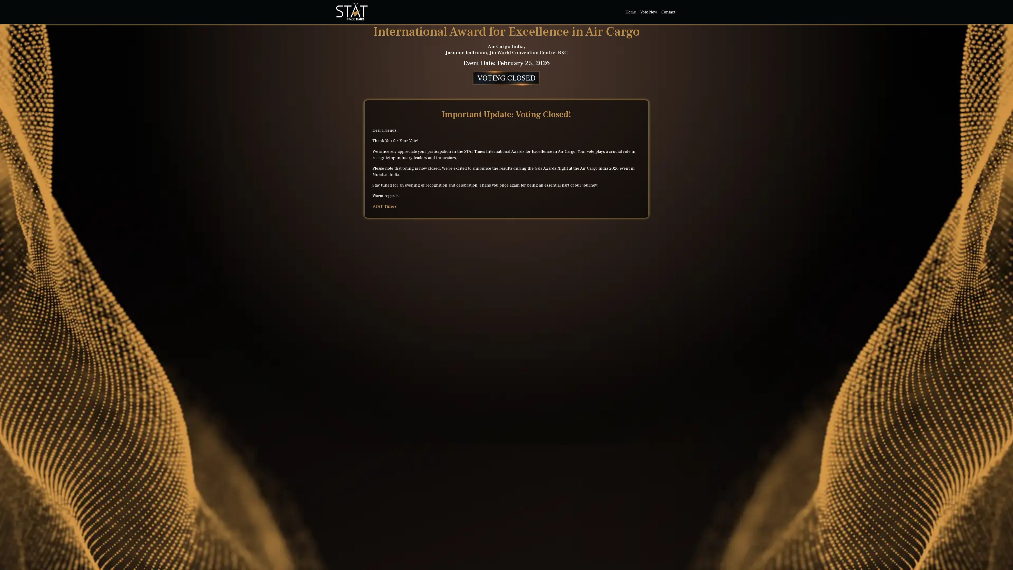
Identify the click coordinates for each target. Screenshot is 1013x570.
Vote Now (648, 12)
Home (630, 12)
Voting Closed (506, 78)
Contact (668, 12)
